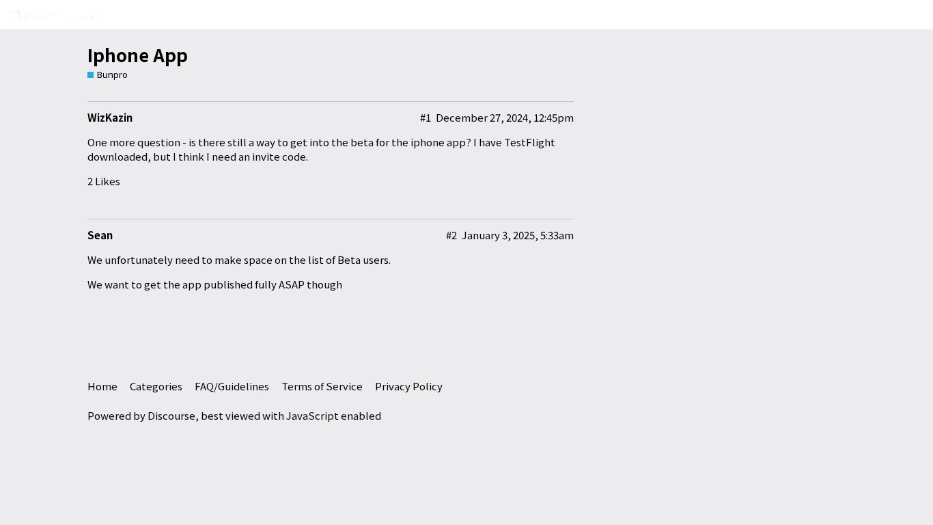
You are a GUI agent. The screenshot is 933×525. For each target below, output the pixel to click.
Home (102, 386)
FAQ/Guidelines (232, 386)
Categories (156, 386)
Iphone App (137, 55)
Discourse (171, 415)
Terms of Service (322, 386)
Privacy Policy (409, 386)
